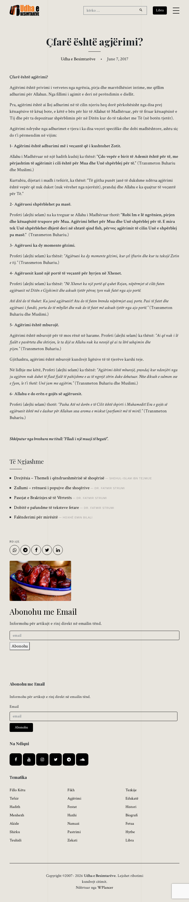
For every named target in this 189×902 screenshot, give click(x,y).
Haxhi (72, 815)
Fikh (71, 790)
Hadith (15, 806)
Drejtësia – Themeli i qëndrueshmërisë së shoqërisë (59, 478)
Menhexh (17, 815)
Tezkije (131, 790)
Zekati (72, 840)
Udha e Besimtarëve (78, 59)
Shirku (15, 832)
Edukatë (132, 798)
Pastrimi (74, 832)
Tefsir (14, 798)
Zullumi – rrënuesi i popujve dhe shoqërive (52, 488)
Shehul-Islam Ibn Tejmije (130, 478)
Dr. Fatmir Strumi (109, 488)
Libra (130, 840)
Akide (14, 823)
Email (14, 706)
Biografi (132, 815)
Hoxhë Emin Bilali (78, 517)
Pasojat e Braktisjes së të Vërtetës (43, 497)
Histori (131, 806)
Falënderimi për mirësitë (36, 517)
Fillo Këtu (17, 790)
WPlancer (105, 887)
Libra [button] (160, 10)
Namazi (73, 823)
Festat (72, 806)
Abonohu (20, 646)
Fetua (130, 823)
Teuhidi (15, 840)
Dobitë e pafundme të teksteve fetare (46, 507)
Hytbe (130, 832)
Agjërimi (74, 798)
